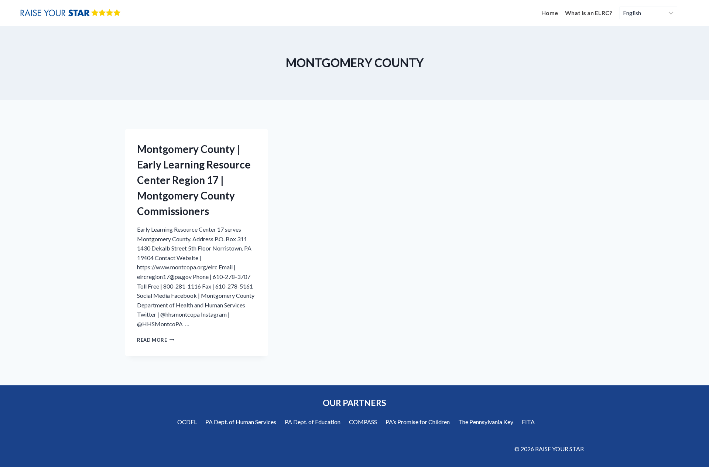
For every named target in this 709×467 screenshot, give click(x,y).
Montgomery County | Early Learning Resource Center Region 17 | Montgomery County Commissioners (194, 180)
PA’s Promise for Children (418, 421)
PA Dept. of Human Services (240, 421)
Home (549, 12)
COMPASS (363, 421)
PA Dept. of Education (312, 421)
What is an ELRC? (588, 12)
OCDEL (187, 421)
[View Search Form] (687, 13)
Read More (155, 340)
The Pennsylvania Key (485, 421)
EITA (528, 421)
